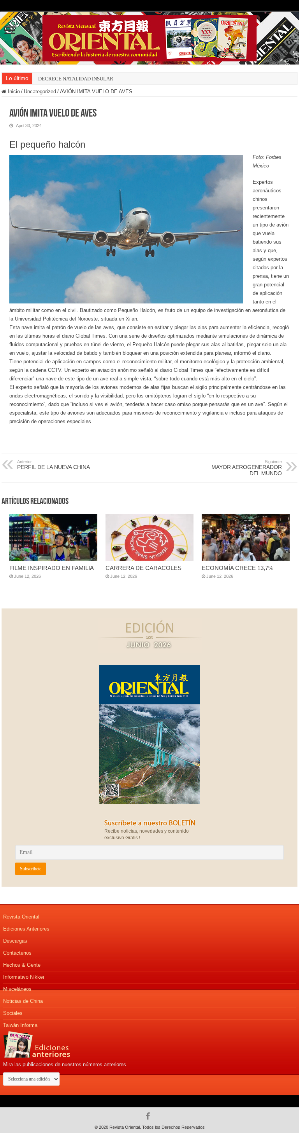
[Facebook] (150, 1116)
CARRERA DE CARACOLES (143, 568)
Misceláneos (17, 989)
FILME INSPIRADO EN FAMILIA (51, 568)
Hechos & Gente (21, 965)
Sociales (13, 1013)
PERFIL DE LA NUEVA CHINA (53, 464)
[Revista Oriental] (149, 36)
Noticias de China (23, 1001)
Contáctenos (17, 953)
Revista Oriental (21, 917)
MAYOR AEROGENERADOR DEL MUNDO (246, 467)
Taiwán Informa (20, 1025)
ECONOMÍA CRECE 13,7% (237, 568)
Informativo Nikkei (23, 977)
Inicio (13, 91)
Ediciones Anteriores (26, 929)
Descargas (15, 941)
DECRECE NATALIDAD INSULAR (75, 79)
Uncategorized (40, 91)
